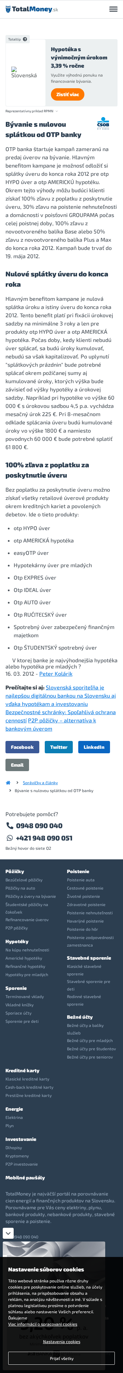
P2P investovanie (21, 1164)
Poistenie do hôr (82, 929)
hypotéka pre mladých (49, 666)
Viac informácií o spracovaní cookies (42, 1323)
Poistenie (78, 871)
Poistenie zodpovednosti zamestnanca (90, 941)
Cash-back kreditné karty (29, 1087)
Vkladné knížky (19, 1004)
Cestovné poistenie (85, 887)
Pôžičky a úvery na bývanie (30, 896)
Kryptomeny (17, 1155)
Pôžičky (14, 871)
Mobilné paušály (25, 1177)
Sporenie (16, 988)
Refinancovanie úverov (27, 919)
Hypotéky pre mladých (26, 974)
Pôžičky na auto (20, 887)
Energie (14, 1109)
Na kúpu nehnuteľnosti (27, 949)
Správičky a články (40, 782)
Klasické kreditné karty (27, 1078)
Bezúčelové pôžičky (23, 879)
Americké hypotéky (23, 958)
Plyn (9, 1125)
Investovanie (20, 1139)
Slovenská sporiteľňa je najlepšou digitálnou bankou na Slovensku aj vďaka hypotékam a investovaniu (60, 695)
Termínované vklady (24, 996)
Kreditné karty (22, 1070)
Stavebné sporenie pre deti (88, 985)
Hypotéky (16, 941)
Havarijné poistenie (85, 920)
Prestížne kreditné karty (28, 1095)
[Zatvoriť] (8, 1233)
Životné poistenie (83, 896)
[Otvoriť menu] (113, 9)
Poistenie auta (81, 879)
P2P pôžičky (16, 927)
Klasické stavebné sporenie (84, 970)
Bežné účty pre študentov (91, 1048)
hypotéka (106, 660)
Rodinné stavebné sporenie (84, 1000)
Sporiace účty (18, 1012)
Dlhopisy (13, 1147)
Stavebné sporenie (89, 958)
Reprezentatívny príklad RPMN (29, 111)
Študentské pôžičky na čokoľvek (26, 908)
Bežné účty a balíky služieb (85, 1029)
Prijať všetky (61, 1358)
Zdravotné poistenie (86, 904)
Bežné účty (80, 1017)
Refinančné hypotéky (25, 966)
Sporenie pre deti (22, 1021)
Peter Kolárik (55, 673)
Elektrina (14, 1117)
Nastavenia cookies (61, 1341)
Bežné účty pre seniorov (90, 1056)
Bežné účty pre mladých (90, 1040)
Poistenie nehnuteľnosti (90, 912)
